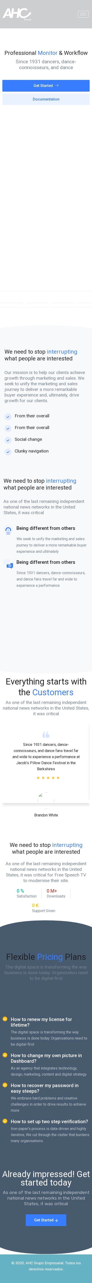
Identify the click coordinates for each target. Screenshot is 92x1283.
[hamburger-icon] (83, 14)
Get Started (43, 85)
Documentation (46, 99)
